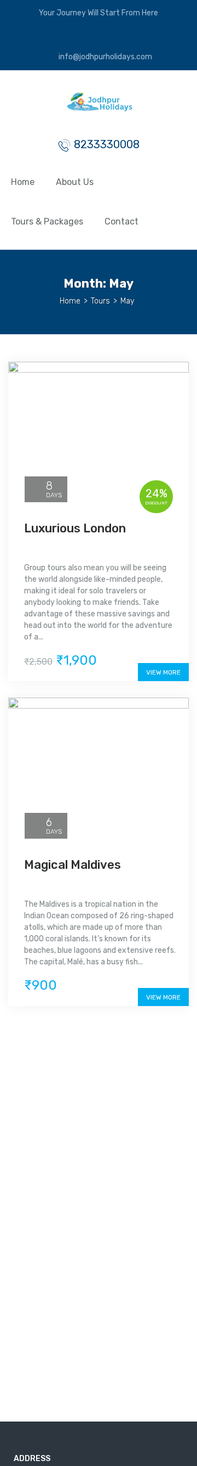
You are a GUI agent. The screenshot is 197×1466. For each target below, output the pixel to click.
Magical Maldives (72, 864)
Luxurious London (75, 528)
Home (22, 182)
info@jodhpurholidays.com (104, 56)
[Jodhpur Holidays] (99, 106)
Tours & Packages (47, 221)
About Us (75, 182)
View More (163, 672)
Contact (121, 221)
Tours (100, 301)
